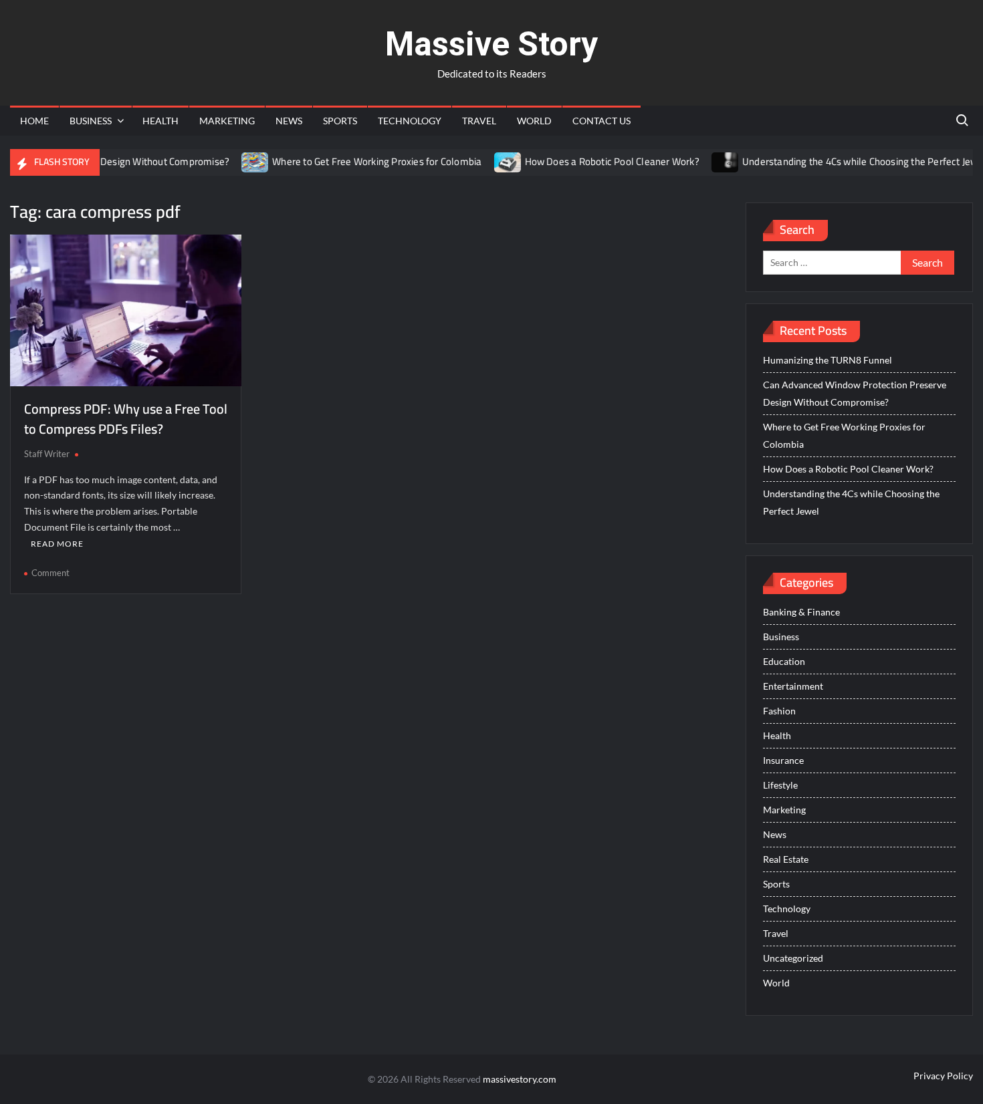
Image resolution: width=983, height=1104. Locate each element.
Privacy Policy (943, 1075)
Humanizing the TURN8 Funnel (827, 360)
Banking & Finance (801, 611)
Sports (340, 120)
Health (160, 120)
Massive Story (491, 44)
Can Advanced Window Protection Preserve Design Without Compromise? (854, 393)
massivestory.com (519, 1079)
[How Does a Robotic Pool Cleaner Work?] (491, 161)
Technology (409, 120)
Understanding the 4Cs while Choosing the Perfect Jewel (848, 161)
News (289, 120)
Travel (479, 120)
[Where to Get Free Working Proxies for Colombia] (239, 161)
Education (784, 661)
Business (91, 120)
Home (34, 120)
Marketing (227, 120)
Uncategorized (793, 958)
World (534, 120)
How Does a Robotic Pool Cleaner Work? (595, 161)
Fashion (779, 710)
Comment (50, 572)
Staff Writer (47, 453)
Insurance (783, 760)
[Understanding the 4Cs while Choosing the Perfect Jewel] (709, 161)
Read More (57, 544)
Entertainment (793, 686)
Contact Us (601, 120)
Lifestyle (780, 785)
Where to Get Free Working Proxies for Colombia (360, 161)
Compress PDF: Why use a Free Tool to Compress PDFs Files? (125, 418)
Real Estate (785, 859)
